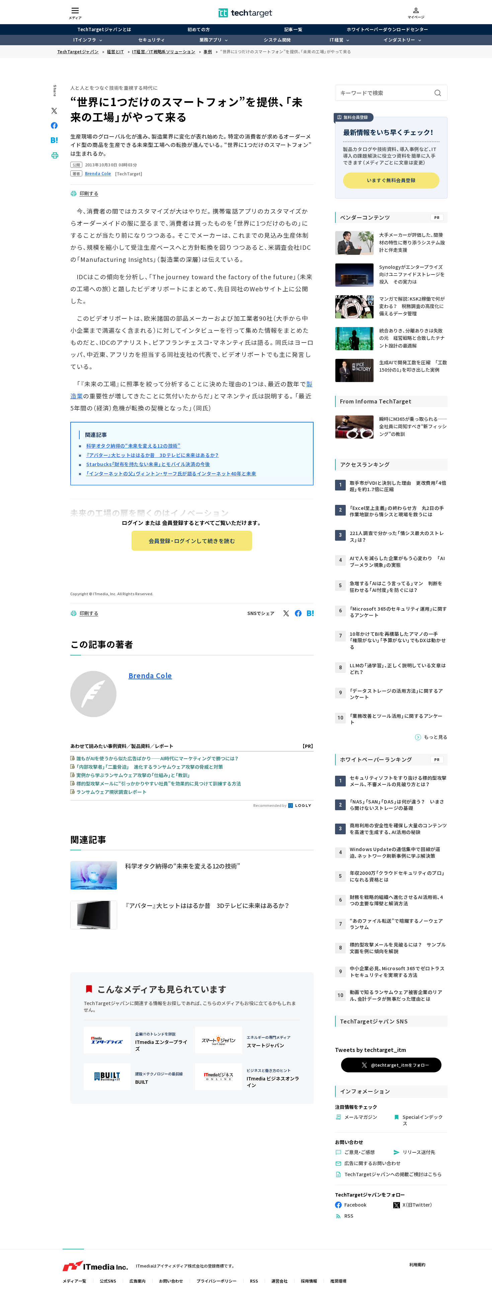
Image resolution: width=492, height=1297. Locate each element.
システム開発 (277, 39)
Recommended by (270, 805)
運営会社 (279, 1281)
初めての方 (198, 29)
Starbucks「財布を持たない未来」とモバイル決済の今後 (148, 464)
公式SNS (108, 1281)
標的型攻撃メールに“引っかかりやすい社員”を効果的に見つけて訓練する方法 (158, 783)
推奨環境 (338, 1281)
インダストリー (399, 39)
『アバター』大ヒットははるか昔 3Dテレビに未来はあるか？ (152, 455)
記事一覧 (293, 29)
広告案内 (138, 1281)
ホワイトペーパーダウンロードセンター (387, 29)
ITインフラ (84, 39)
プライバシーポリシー (216, 1281)
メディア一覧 (74, 1281)
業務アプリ (210, 39)
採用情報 (309, 1281)
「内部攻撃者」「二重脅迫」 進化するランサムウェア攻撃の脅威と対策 (149, 766)
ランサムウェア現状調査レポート (111, 791)
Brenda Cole (150, 675)
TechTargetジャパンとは (104, 29)
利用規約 (417, 1264)
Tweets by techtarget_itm (370, 1050)
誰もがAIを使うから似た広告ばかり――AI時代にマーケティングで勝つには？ (157, 758)
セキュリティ (151, 39)
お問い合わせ (171, 1281)
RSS (254, 1281)
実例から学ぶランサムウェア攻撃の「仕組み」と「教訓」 (133, 775)
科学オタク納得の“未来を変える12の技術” (133, 445)
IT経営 (336, 39)
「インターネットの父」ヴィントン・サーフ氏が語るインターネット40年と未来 (171, 473)
